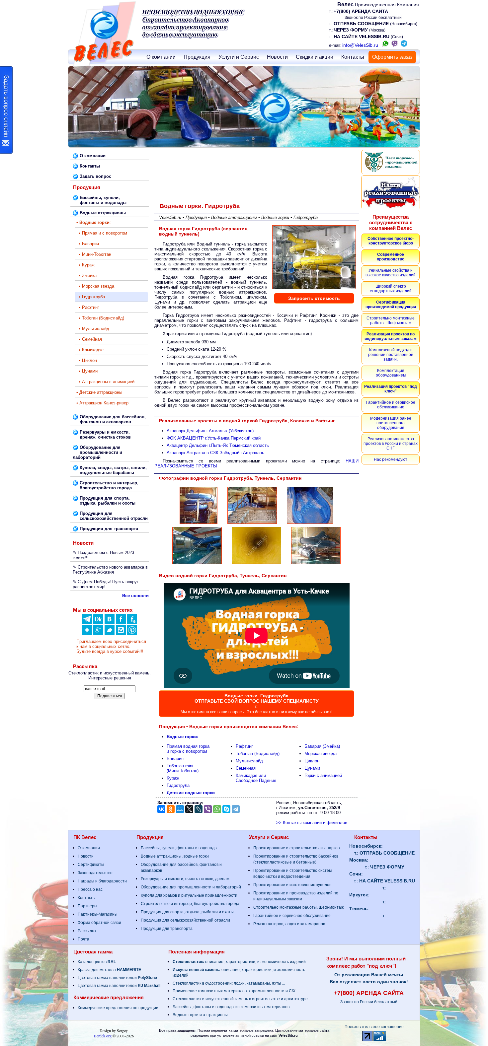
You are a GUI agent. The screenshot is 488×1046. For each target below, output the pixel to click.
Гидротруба (178, 785)
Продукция (197, 57)
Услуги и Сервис (238, 57)
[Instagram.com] (121, 633)
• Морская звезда (95, 286)
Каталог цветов (97, 961)
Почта (83, 939)
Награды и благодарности (102, 881)
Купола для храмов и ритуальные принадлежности (189, 895)
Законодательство (95, 873)
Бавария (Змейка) (322, 746)
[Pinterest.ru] (132, 633)
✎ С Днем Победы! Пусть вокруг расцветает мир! (105, 584)
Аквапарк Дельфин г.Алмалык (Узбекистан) (210, 430)
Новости (277, 57)
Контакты (352, 57)
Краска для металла (109, 969)
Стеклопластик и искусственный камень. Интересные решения (109, 675)
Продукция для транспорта (167, 928)
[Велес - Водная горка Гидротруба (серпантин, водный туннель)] (314, 288)
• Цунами (87, 371)
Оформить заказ (392, 57)
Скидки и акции (314, 57)
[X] (189, 809)
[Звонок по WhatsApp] (385, 45)
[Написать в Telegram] (404, 45)
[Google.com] (98, 633)
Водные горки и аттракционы (200, 1014)
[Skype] (226, 809)
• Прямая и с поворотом (101, 233)
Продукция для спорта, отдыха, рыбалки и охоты (187, 912)
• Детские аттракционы (99, 392)
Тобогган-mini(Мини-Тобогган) (183, 768)
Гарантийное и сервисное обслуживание (292, 915)
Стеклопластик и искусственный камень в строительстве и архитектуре (240, 999)
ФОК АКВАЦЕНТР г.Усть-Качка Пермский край (214, 438)
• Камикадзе (90, 349)
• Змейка (86, 275)
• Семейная (89, 339)
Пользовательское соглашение (374, 1026)
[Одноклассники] (98, 622)
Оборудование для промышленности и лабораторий (191, 887)
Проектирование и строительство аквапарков (296, 848)
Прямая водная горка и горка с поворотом (188, 749)
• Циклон (86, 360)
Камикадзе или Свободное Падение (256, 778)
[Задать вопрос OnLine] (6, 110)
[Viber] (208, 809)
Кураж (173, 778)
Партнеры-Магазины (98, 914)
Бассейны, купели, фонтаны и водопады (179, 848)
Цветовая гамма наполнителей (117, 977)
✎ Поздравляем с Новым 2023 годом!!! (103, 555)
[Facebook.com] (121, 622)
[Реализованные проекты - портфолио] (390, 192)
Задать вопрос (95, 176)
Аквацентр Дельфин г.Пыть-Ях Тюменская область (218, 445)
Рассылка (87, 931)
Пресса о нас (90, 889)
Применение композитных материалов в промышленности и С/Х (234, 991)
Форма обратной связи (99, 922)
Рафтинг (244, 746)
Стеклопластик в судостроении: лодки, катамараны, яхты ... (229, 983)
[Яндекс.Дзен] (87, 622)
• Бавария (87, 243)
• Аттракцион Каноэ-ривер (102, 402)
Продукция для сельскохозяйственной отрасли (185, 920)
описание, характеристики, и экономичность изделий (239, 961)
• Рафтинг (87, 307)
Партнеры (87, 906)
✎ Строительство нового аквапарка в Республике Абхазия (110, 570)
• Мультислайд (92, 328)
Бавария (175, 758)
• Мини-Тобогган (93, 254)
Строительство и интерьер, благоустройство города (190, 903)
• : (93, 222)
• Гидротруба (90, 296)
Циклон (311, 760)
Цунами (312, 768)
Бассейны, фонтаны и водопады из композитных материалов (231, 1007)
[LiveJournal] (199, 809)
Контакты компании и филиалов (311, 822)
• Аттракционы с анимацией (105, 381)
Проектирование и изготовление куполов (292, 884)
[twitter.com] (110, 633)
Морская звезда (320, 753)
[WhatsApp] (217, 809)
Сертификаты (91, 864)
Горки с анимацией (323, 775)
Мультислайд (249, 760)
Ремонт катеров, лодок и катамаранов (289, 924)
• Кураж (85, 264)
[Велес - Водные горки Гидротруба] (198, 523)
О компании (161, 57)
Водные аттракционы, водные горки (175, 856)
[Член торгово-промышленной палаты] (390, 162)
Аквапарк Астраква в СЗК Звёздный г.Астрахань (215, 452)
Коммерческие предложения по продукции (118, 1008)
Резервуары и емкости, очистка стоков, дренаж (185, 878)
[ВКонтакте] (110, 622)
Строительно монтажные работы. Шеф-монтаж (298, 907)
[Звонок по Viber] (394, 45)
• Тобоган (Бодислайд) (100, 317)
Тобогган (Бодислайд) (258, 753)
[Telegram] (236, 809)
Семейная (246, 768)
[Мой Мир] (180, 809)
